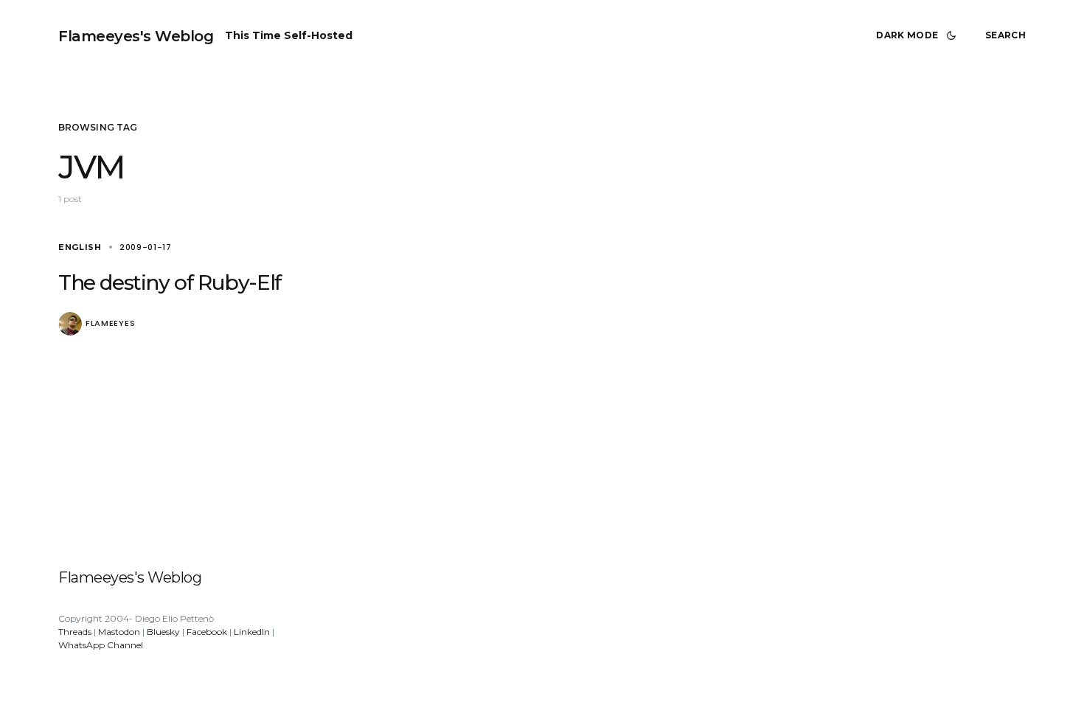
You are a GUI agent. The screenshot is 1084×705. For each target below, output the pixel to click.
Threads (74, 631)
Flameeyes (110, 323)
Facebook (207, 631)
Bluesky (163, 631)
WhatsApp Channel (100, 644)
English (80, 247)
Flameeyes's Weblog (135, 36)
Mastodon (119, 631)
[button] (918, 35)
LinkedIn (252, 631)
